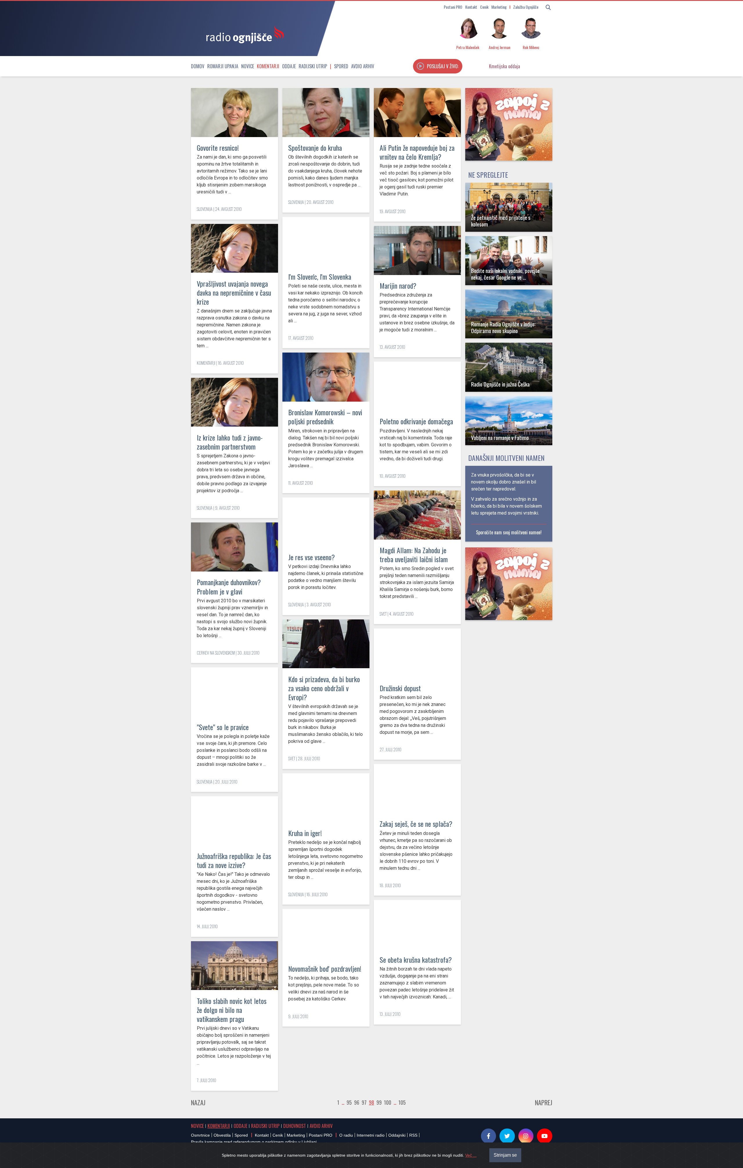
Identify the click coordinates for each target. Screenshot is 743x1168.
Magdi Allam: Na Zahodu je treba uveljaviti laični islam (414, 554)
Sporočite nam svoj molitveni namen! (509, 532)
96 (356, 1102)
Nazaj (198, 1102)
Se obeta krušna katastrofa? (416, 959)
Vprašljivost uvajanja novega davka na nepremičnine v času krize (234, 292)
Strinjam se (505, 1155)
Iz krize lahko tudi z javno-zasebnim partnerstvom (230, 442)
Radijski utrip (313, 66)
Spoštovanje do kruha (315, 147)
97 (364, 1102)
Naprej (543, 1102)
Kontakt (471, 7)
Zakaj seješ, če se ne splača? (416, 823)
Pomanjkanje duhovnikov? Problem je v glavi (229, 586)
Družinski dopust (400, 688)
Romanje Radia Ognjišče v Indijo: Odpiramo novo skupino (503, 327)
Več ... (471, 1155)
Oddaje (289, 66)
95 (349, 1102)
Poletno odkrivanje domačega (416, 421)
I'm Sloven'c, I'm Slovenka (319, 276)
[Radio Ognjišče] (243, 34)
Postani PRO (453, 7)
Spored (341, 66)
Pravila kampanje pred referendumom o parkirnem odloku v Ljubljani (254, 1142)
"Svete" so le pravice (223, 727)
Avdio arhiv (362, 66)
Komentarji (268, 66)
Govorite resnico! (218, 147)
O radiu (346, 1135)
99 (379, 1102)
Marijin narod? (398, 285)
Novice (247, 66)
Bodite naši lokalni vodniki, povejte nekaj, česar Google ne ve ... (505, 273)
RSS (413, 1135)
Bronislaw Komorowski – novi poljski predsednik (325, 416)
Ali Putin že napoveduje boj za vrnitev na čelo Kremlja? (417, 152)
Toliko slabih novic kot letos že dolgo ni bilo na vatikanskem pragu (231, 1010)
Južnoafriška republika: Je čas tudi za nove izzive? (234, 860)
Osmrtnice (200, 1135)
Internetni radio (371, 1135)
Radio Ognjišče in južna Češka (500, 384)
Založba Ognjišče (525, 7)
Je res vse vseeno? (311, 557)
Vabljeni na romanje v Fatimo (500, 437)
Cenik (484, 7)
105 (402, 1102)
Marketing (499, 7)
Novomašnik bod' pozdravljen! (324, 968)
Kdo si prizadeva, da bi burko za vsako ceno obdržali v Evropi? (324, 688)
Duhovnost (294, 1125)
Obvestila (222, 1135)
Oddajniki (396, 1135)
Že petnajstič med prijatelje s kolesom (501, 220)
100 (387, 1102)
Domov (197, 66)
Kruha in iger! (305, 833)
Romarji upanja (222, 66)
